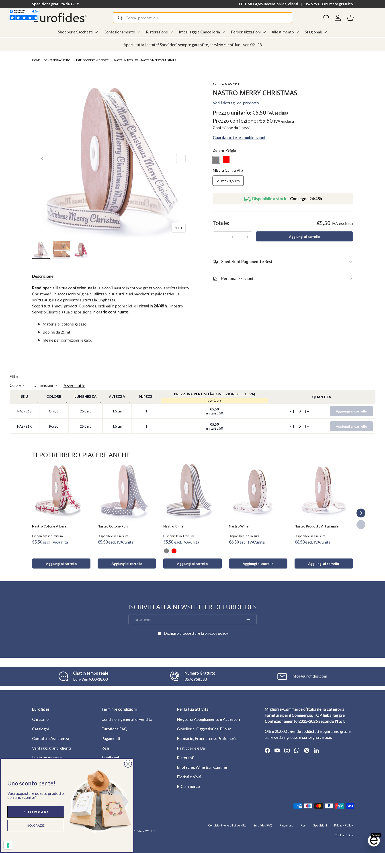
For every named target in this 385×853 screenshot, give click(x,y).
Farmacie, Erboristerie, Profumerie (207, 738)
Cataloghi (40, 728)
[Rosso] (174, 551)
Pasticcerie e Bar (191, 748)
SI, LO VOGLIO (36, 812)
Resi (105, 748)
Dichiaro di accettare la (196, 633)
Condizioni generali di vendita (126, 719)
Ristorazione (157, 31)
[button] (350, 18)
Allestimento (283, 31)
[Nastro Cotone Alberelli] (61, 491)
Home (36, 60)
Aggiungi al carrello (304, 237)
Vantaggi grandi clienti (51, 748)
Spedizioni (110, 757)
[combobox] (202, 17)
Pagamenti (110, 738)
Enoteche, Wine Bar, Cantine (202, 767)
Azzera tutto (74, 385)
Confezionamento (119, 31)
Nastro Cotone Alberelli (50, 526)
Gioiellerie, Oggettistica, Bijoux (204, 728)
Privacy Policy (343, 825)
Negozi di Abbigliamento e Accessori (208, 719)
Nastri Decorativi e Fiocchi (92, 60)
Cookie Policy (344, 835)
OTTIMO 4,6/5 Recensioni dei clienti (268, 4)
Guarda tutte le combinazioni (239, 137)
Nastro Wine (239, 526)
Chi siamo (40, 719)
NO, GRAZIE (36, 825)
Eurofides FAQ (114, 728)
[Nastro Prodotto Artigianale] (324, 491)
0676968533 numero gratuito (329, 4)
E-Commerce (188, 786)
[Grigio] (166, 551)
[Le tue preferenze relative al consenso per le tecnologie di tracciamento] (8, 845)
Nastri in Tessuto (126, 60)
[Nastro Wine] (258, 491)
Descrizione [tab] (42, 276)
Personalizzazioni (246, 31)
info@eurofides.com (309, 676)
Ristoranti (185, 757)
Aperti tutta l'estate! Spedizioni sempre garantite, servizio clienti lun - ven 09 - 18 (192, 44)
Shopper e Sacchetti (75, 31)
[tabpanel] (111, 314)
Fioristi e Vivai (189, 776)
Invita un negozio (47, 757)
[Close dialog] (128, 764)
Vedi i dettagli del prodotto (236, 103)
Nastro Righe (173, 526)
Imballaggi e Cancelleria (199, 31)
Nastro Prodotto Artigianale (317, 526)
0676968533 (195, 679)
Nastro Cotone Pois (113, 526)
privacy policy (216, 633)
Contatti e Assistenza (50, 738)
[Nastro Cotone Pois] (127, 491)
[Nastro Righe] (192, 491)
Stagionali (313, 31)
